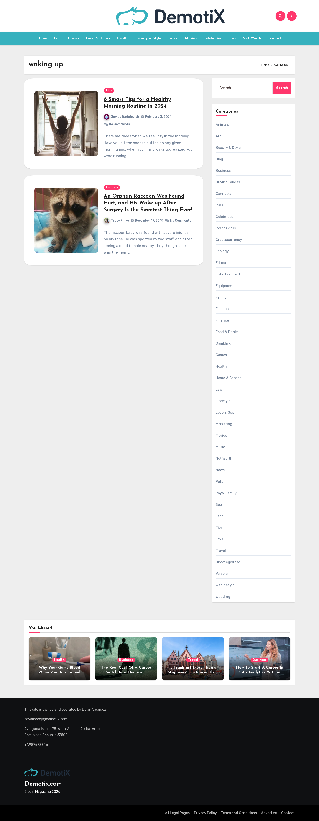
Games (73, 38)
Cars (232, 38)
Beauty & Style (148, 38)
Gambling (224, 343)
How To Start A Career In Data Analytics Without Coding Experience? (259, 672)
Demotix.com (43, 784)
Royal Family (226, 493)
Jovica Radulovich (125, 117)
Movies (191, 38)
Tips (108, 90)
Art (218, 136)
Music (220, 447)
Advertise (269, 813)
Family (221, 297)
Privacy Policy (205, 813)
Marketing (224, 424)
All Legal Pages (177, 813)
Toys (219, 539)
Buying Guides (228, 182)
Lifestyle (223, 401)
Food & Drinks (98, 38)
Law (219, 389)
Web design (225, 585)
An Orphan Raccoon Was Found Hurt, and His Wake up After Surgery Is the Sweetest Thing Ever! (148, 203)
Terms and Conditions (239, 813)
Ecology (222, 251)
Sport (220, 505)
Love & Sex (225, 412)
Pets (219, 481)
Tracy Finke (120, 220)
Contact (275, 38)
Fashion (222, 309)
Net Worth (252, 38)
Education (224, 263)
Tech (57, 38)
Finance (222, 320)
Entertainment (228, 274)
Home (42, 38)
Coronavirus (226, 228)
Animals (111, 187)
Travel (173, 38)
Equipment (225, 286)
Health (123, 38)
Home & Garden (229, 378)
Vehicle (222, 574)
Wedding (223, 597)
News (220, 470)
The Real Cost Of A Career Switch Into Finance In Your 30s (126, 672)
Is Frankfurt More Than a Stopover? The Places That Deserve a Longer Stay (193, 672)
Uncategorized (228, 562)
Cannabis (223, 194)
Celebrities (212, 38)
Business (223, 171)
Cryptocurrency (229, 240)
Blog (219, 159)
